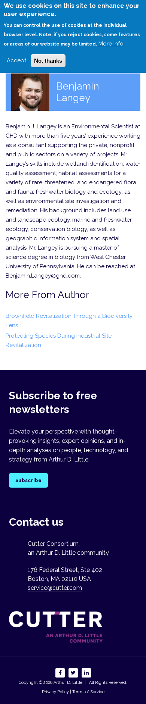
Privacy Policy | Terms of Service (73, 691)
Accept (16, 60)
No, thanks (48, 60)
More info (111, 43)
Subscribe (28, 480)
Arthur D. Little (67, 682)
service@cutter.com (55, 587)
